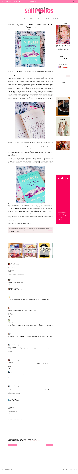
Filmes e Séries (22, 1)
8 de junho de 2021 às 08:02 (16, 345)
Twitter (22, 274)
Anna (11, 416)
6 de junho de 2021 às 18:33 (16, 264)
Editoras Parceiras (32, 1)
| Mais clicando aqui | (65, 50)
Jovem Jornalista (13, 399)
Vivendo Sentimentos (6, 1)
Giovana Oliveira (13, 385)
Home (20, 18)
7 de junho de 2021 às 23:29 (16, 334)
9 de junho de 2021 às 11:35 (15, 386)
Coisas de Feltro (13, 296)
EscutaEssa (12, 263)
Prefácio (9, 366)
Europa (31, 18)
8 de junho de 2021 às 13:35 (16, 373)
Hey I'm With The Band (15, 344)
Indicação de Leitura (46, 18)
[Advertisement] (63, 162)
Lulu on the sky (13, 307)
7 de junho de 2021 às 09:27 (16, 297)
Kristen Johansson (14, 333)
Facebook (19, 274)
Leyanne (12, 372)
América (25, 18)
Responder (10, 276)
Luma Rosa (12, 320)
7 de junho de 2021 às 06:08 (16, 289)
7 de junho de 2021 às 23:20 (16, 321)
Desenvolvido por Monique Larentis (70, 469)
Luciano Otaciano (14, 279)
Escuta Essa (10, 274)
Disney (37, 18)
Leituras (15, 1)
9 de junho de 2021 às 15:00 (16, 400)
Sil (10, 359)
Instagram (14, 274)
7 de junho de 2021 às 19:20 (16, 308)
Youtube (30, 440)
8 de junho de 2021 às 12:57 (16, 360)
